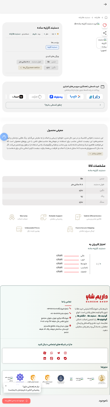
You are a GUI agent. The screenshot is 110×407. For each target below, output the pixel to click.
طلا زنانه (97, 17)
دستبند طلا (92, 316)
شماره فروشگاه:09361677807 (57, 308)
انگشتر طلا (81, 316)
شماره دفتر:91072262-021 (59, 313)
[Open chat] (4, 137)
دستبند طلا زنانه (84, 17)
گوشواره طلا (102, 320)
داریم (35, 34)
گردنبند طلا (102, 316)
